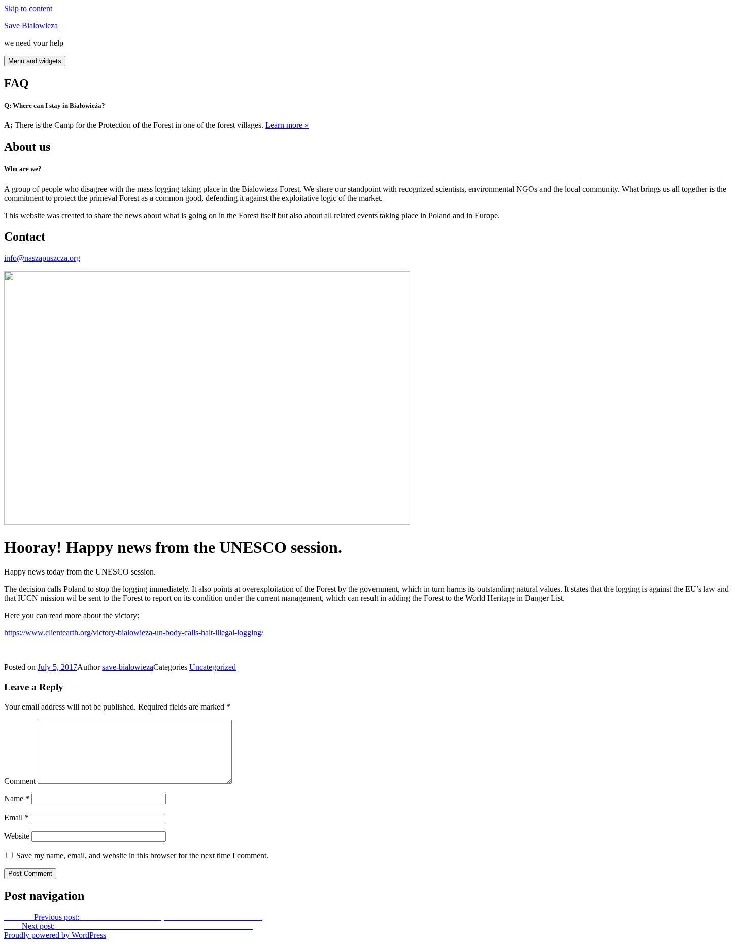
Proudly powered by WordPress (55, 935)
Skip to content (28, 8)
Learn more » (287, 125)
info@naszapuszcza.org (42, 258)
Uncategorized (212, 667)
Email (16, 817)
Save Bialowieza (31, 25)
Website (16, 836)
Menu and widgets (34, 61)
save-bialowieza (127, 667)
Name (16, 798)
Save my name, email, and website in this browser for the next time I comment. (142, 855)
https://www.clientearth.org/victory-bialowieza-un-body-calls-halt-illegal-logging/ (133, 632)
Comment (20, 781)
